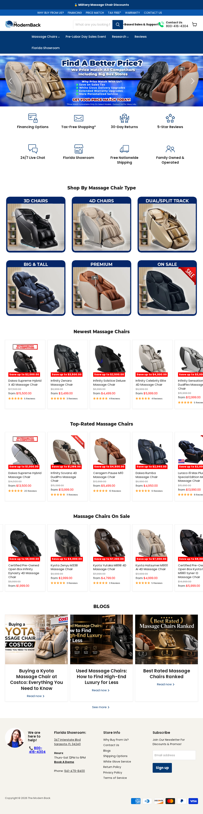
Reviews (141, 37)
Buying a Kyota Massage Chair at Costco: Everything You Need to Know (36, 679)
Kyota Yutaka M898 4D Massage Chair (109, 567)
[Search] (117, 24)
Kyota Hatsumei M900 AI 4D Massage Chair (152, 567)
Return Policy (112, 767)
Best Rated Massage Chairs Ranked (166, 674)
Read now (34, 696)
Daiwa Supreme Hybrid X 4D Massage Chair (24, 383)
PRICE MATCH (95, 12)
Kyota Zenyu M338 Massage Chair (64, 567)
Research (119, 37)
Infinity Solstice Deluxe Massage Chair (109, 383)
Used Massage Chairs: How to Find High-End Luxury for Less (101, 677)
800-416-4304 (37, 750)
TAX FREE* (114, 12)
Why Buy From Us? (116, 740)
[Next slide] (192, 81)
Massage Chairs (45, 37)
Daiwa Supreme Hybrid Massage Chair (24, 475)
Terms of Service (115, 778)
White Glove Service (117, 762)
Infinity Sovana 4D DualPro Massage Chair (64, 477)
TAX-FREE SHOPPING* (101, 5)
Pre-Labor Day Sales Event (86, 37)
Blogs (107, 751)
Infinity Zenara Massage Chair (62, 383)
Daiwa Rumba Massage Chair (147, 475)
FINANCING (75, 12)
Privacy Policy (112, 772)
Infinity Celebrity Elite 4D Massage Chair (151, 383)
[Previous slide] (11, 81)
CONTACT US (153, 12)
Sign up (162, 767)
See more (99, 707)
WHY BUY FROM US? (50, 12)
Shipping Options (115, 756)
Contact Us (111, 745)
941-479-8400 (74, 771)
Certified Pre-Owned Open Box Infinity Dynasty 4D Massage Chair (23, 571)
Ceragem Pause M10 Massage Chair (108, 475)
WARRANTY (132, 12)
